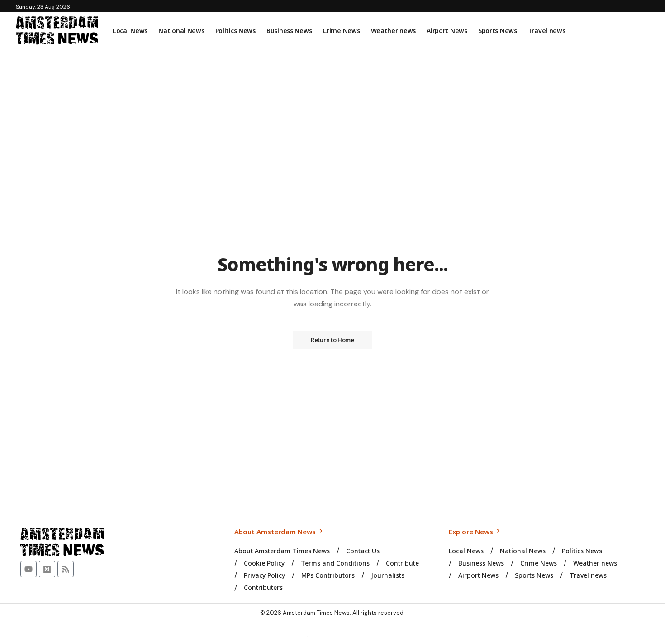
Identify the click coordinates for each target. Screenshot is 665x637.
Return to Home (332, 340)
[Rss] (65, 569)
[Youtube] (28, 569)
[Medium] (47, 569)
